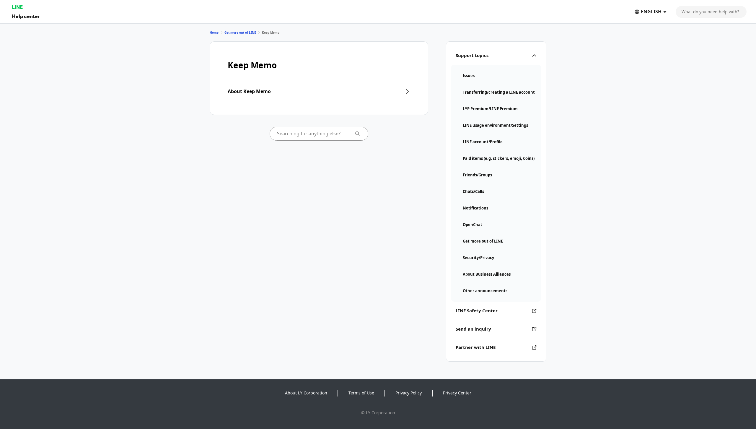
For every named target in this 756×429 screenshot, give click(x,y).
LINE (17, 7)
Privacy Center (457, 393)
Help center (26, 16)
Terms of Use (361, 393)
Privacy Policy (408, 393)
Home (214, 32)
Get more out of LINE (240, 32)
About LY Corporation (306, 393)
